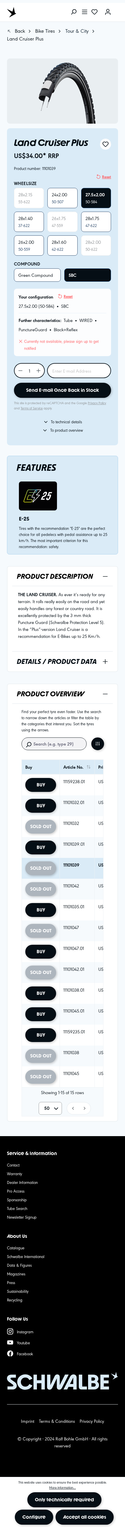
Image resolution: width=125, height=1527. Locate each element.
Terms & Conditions (57, 1421)
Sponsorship (17, 1200)
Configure (34, 1517)
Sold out (40, 826)
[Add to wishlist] (105, 144)
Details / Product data (57, 661)
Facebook (25, 1353)
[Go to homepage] (33, 12)
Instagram (25, 1331)
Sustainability (17, 1291)
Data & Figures (19, 1265)
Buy (41, 785)
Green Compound (35, 275)
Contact (13, 1165)
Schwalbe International (25, 1256)
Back (19, 30)
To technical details (66, 421)
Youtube (23, 1342)
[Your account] (108, 12)
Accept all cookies (84, 1517)
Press (11, 1282)
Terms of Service (32, 408)
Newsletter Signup (22, 1217)
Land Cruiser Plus (25, 38)
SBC (72, 275)
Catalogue (15, 1248)
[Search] (73, 12)
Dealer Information (22, 1182)
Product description (55, 576)
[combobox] (50, 1108)
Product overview (50, 694)
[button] (73, 1108)
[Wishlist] (94, 12)
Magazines (16, 1274)
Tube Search (17, 1208)
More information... (62, 1487)
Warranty (14, 1173)
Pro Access (15, 1191)
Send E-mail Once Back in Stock (62, 390)
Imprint (27, 1421)
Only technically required (64, 1499)
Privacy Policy (97, 402)
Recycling (14, 1300)
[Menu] (84, 12)
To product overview (66, 430)
